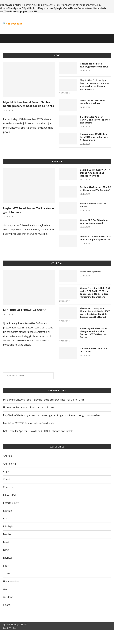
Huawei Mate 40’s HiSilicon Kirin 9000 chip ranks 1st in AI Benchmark (94, 137)
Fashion (7, 510)
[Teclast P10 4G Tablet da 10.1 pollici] (68, 353)
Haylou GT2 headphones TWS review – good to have (28, 210)
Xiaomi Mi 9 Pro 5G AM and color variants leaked (94, 221)
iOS (5, 518)
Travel (6, 573)
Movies (7, 534)
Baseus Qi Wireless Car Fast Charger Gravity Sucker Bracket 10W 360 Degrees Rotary (95, 333)
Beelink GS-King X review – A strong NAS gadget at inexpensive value (95, 172)
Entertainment (11, 503)
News (57, 55)
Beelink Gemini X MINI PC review (93, 205)
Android (7, 455)
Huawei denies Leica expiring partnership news (94, 65)
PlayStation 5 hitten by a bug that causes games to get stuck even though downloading (94, 84)
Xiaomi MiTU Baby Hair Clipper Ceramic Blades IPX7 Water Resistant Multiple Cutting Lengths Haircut (95, 312)
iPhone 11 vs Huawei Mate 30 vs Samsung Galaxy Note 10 (95, 238)
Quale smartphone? (90, 271)
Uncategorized (11, 581)
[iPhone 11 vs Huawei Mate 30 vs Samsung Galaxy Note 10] (68, 241)
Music (6, 542)
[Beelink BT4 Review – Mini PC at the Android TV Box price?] (68, 192)
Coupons (57, 263)
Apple (6, 471)
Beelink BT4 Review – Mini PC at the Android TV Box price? (95, 188)
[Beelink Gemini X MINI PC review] (68, 208)
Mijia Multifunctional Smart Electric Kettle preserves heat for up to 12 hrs (28, 104)
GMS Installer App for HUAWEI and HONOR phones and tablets (95, 119)
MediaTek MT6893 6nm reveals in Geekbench (92, 102)
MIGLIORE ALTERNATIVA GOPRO (24, 310)
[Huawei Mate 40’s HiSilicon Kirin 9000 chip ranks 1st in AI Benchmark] (68, 138)
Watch (6, 589)
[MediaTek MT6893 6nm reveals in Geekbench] (68, 105)
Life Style (8, 526)
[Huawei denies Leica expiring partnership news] (68, 68)
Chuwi (6, 479)
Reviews (57, 161)
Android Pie (9, 463)
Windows (8, 597)
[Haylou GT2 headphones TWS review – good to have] (29, 185)
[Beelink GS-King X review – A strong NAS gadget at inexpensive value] (68, 174)
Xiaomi (7, 605)
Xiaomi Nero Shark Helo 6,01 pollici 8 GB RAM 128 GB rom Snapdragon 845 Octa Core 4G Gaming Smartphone (95, 292)
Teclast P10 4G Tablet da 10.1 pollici (93, 350)
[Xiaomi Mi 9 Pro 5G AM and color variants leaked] (68, 225)
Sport (6, 565)
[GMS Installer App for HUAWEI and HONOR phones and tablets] (68, 121)
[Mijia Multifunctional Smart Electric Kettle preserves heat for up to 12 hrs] (29, 79)
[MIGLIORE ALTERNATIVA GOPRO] (29, 287)
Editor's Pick (10, 495)
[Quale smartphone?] (68, 276)
